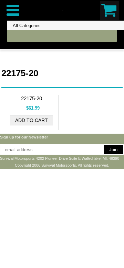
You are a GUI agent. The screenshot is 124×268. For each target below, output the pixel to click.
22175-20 (31, 98)
